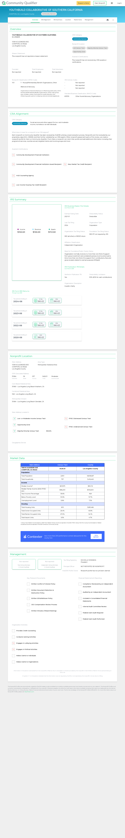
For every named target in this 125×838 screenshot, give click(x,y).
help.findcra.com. (29, 691)
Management (89, 20)
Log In (119, 3)
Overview (35, 20)
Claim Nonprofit (100, 3)
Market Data (78, 20)
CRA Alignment (46, 20)
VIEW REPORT (96, 536)
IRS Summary (58, 20)
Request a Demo (83, 3)
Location (68, 20)
